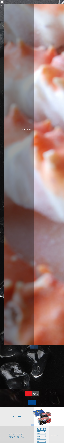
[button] (5, 2)
